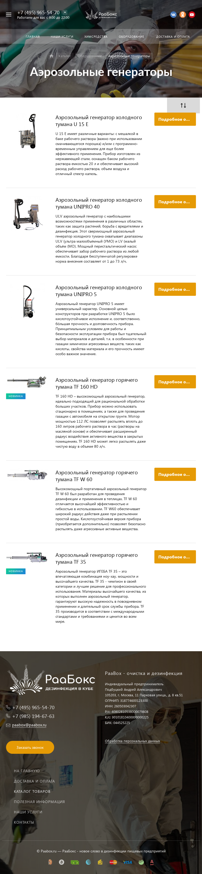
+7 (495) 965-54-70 (38, 12)
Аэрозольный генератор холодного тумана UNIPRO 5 (98, 290)
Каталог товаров (32, 791)
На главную (27, 770)
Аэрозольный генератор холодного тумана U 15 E (98, 120)
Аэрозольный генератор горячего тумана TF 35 (96, 558)
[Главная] (51, 56)
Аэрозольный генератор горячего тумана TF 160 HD (96, 383)
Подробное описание (177, 119)
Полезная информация (39, 801)
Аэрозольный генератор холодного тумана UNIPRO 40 (98, 203)
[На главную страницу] (100, 14)
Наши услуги (28, 811)
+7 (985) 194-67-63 (33, 716)
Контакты (24, 822)
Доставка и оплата (34, 781)
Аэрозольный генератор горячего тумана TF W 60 (96, 475)
